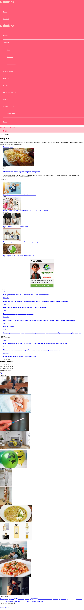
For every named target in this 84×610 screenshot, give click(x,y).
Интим (8, 50)
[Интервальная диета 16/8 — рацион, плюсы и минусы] (12, 254)
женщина (21, 599)
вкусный (5, 599)
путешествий (3, 601)
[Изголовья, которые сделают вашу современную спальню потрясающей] (15, 449)
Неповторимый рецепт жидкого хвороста (21, 172)
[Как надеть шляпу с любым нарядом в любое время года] (14, 595)
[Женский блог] (8, 3)
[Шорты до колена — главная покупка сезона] (12, 224)
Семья (5, 99)
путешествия (10, 601)
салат (28, 601)
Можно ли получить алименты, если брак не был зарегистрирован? (22, 242)
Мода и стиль (8, 71)
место (46, 599)
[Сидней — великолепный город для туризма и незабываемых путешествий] (13, 558)
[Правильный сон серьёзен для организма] (15, 412)
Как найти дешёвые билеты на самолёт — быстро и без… (19, 195)
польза (64, 599)
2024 (1, 599)
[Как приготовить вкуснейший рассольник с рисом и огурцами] (16, 521)
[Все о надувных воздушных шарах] (13, 467)
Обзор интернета (11, 113)
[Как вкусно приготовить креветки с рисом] (15, 576)
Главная (2, 134)
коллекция (28, 599)
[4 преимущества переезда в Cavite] (14, 393)
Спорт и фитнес (11, 64)
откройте (61, 599)
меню (39, 599)
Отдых (5, 85)
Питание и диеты (9, 92)
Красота (6, 78)
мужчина (55, 599)
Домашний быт (8, 106)
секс (31, 601)
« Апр (1, 373)
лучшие (34, 599)
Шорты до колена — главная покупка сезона (15, 226)
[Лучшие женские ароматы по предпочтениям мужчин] (16, 539)
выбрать (10, 599)
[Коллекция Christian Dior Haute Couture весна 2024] (6, 485)
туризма (40, 602)
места (43, 599)
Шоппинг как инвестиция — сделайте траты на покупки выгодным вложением (25, 210)
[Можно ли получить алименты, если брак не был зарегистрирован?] (12, 240)
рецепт (17, 601)
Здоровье (6, 42)
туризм (34, 601)
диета (15, 598)
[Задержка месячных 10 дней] (14, 430)
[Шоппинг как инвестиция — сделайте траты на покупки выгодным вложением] (12, 209)
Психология (10, 57)
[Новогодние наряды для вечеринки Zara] (6, 504)
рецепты (24, 601)
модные (50, 599)
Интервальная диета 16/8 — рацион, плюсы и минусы (18, 255)
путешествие (79, 599)
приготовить (71, 599)
